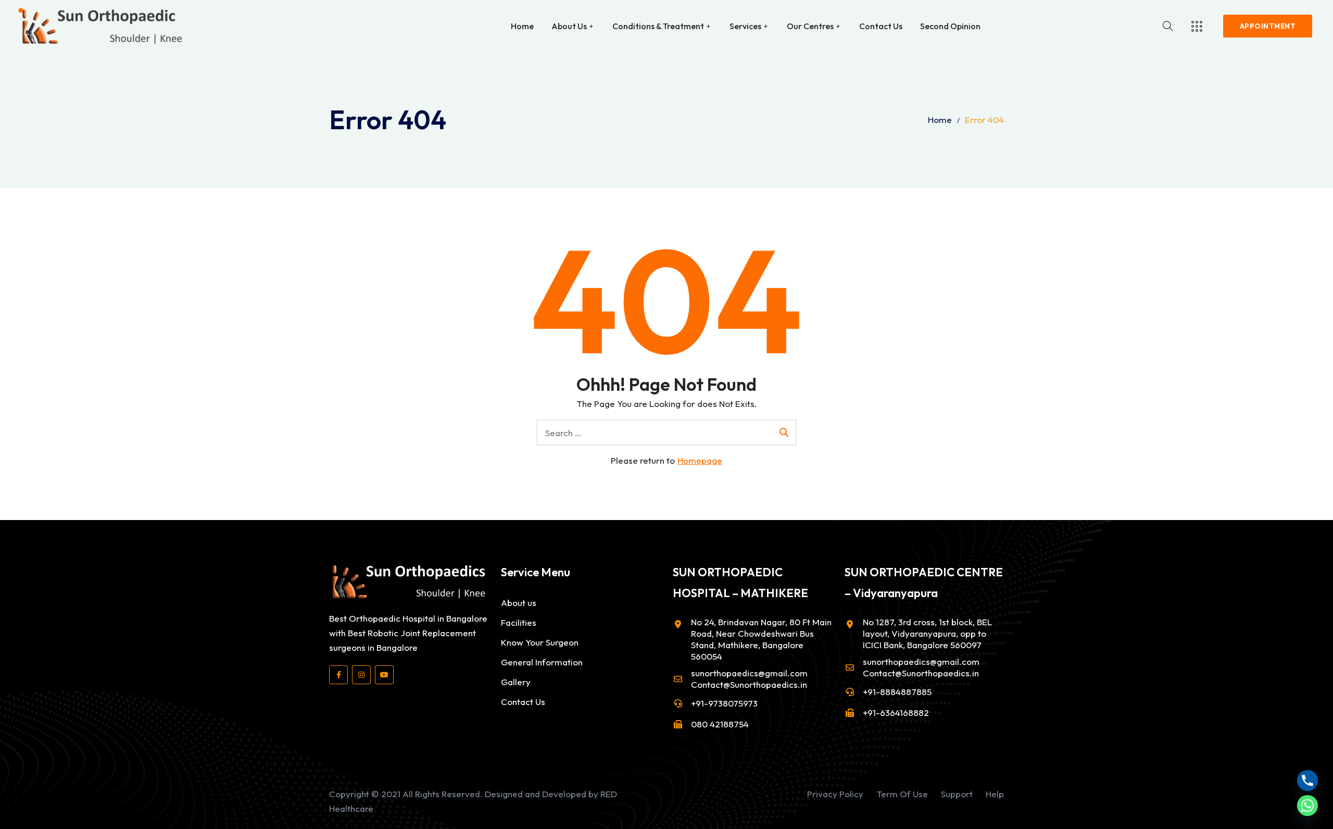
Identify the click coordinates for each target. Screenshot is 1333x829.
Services (745, 26)
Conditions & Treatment (658, 26)
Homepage (699, 460)
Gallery (516, 681)
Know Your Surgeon (540, 642)
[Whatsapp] (1307, 805)
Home (522, 26)
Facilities (518, 622)
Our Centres (810, 26)
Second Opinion (950, 26)
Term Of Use (902, 793)
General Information (542, 662)
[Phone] (1307, 780)
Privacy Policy (835, 793)
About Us (569, 26)
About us (518, 602)
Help (995, 793)
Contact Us (880, 26)
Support (957, 793)
